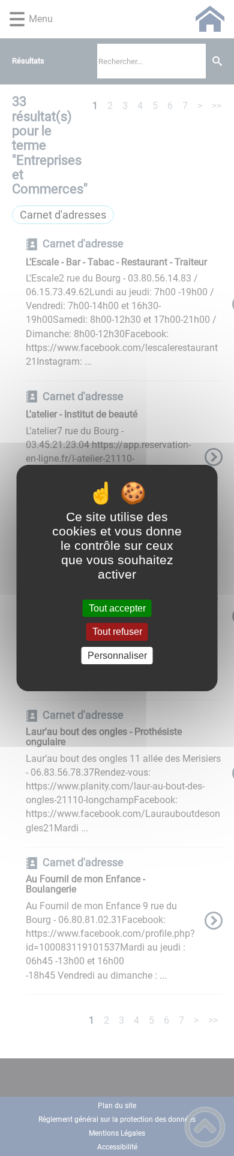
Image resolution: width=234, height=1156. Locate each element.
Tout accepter (117, 608)
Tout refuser (117, 632)
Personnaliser (117, 655)
